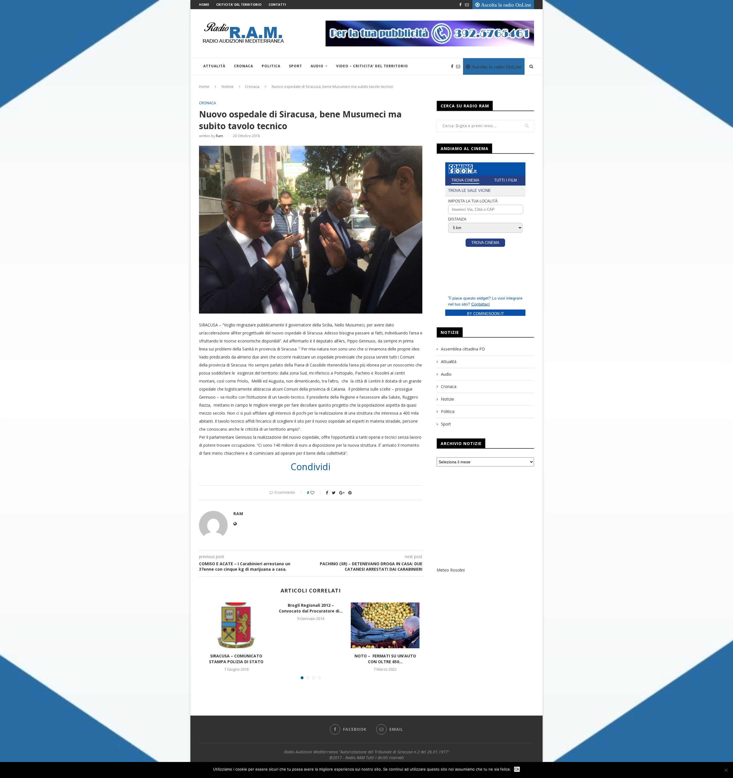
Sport (295, 66)
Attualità (214, 66)
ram (219, 135)
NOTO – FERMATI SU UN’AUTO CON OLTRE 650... (385, 658)
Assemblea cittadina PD (463, 349)
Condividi (310, 466)
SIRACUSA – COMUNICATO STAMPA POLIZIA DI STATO (236, 658)
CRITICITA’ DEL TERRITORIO (238, 4)
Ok (517, 769)
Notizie (228, 86)
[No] (726, 770)
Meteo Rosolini (451, 570)
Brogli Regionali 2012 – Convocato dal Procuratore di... (311, 608)
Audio (317, 66)
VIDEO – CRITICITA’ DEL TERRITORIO (372, 66)
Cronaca (243, 66)
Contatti (277, 4)
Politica (271, 66)
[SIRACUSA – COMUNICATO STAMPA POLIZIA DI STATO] (236, 625)
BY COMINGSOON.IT (485, 314)
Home (204, 4)
